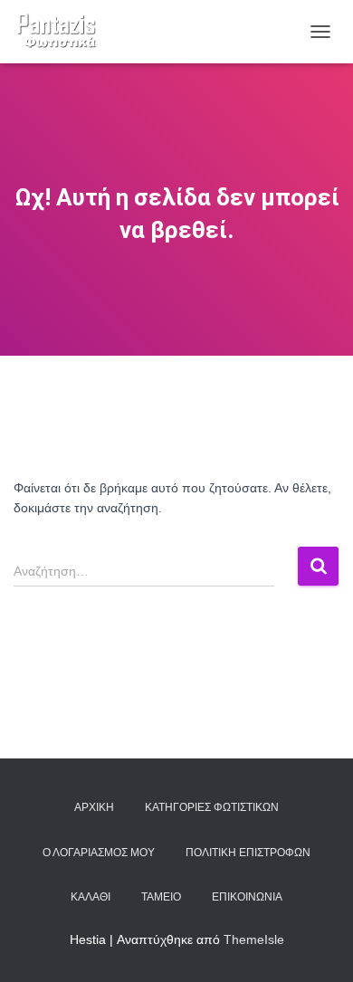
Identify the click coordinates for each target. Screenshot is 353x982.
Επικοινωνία (247, 897)
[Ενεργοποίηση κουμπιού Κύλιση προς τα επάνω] (317, 945)
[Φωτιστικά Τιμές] (63, 31)
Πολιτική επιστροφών (248, 852)
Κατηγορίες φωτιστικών (212, 807)
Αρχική (94, 807)
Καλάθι (90, 897)
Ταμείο (161, 897)
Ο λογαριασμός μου (99, 852)
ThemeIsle (254, 939)
